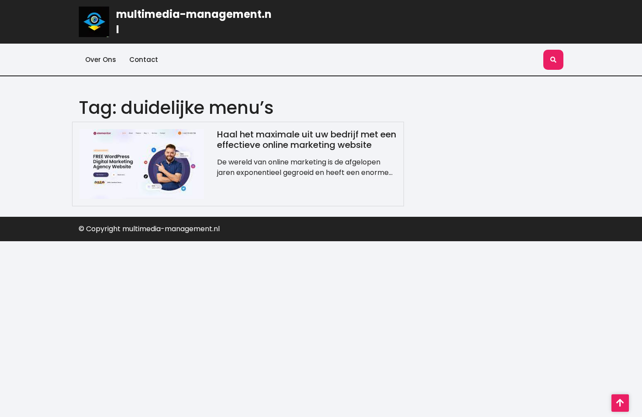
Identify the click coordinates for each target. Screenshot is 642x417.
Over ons (100, 59)
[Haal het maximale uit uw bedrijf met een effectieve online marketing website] (141, 163)
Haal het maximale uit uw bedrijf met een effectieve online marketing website (306, 139)
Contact (143, 59)
